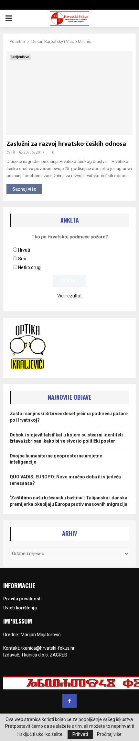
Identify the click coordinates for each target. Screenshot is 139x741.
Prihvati (80, 734)
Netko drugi (29, 267)
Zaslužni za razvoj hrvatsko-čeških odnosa (66, 143)
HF (13, 152)
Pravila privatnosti (22, 598)
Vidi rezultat (69, 295)
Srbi (22, 258)
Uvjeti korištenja (20, 607)
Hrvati (24, 250)
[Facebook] (69, 701)
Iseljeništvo (20, 57)
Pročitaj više (109, 734)
